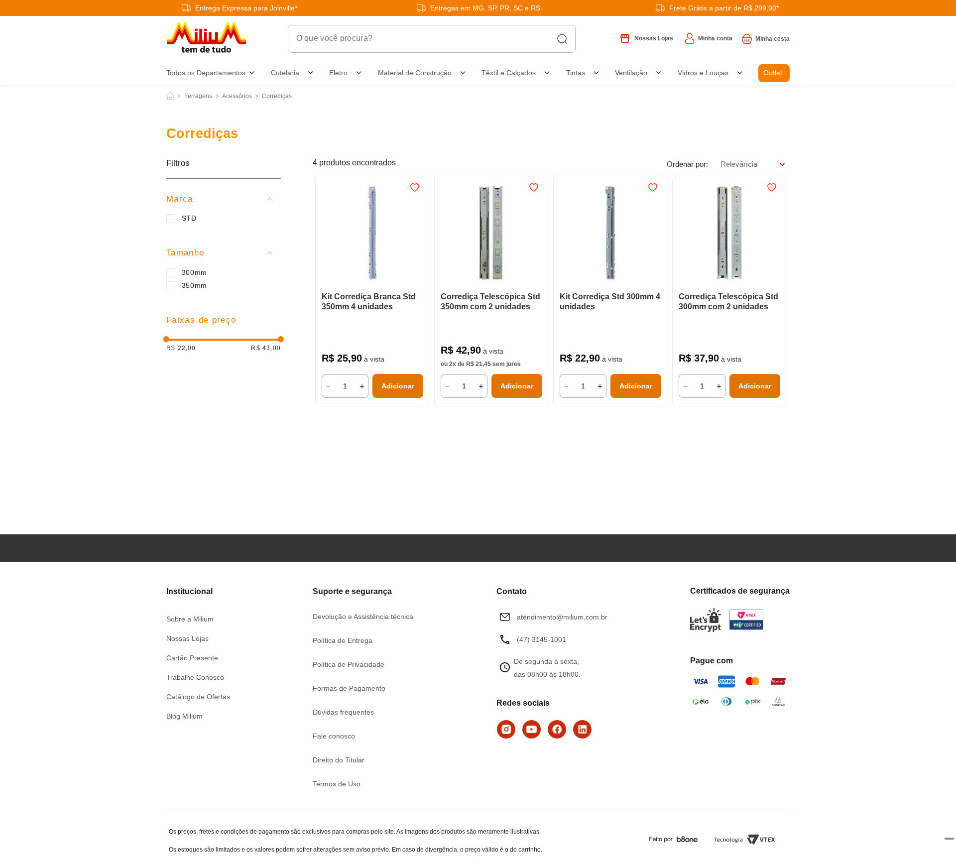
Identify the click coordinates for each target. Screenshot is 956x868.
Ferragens (198, 96)
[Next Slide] (417, 234)
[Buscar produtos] (562, 38)
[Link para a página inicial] (170, 96)
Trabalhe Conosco (195, 677)
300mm (194, 272)
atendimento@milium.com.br (562, 617)
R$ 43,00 (266, 348)
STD (189, 218)
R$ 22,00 (181, 348)
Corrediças (277, 96)
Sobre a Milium (190, 619)
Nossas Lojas (187, 638)
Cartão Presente (192, 658)
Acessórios (237, 96)
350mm (194, 285)
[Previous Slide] (328, 234)
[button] (223, 199)
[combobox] (432, 39)
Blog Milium (184, 716)
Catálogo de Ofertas (198, 697)
